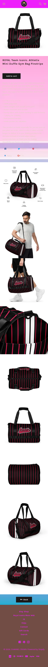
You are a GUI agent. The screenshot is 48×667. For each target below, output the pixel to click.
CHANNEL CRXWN (19, 649)
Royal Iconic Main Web (24, 615)
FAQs (24, 623)
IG (24, 619)
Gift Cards (24, 631)
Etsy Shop (24, 611)
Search (24, 634)
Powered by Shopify (36, 649)
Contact (24, 627)
